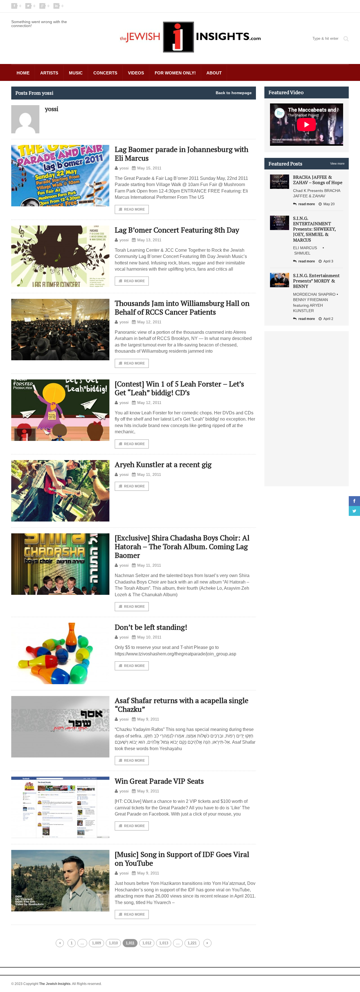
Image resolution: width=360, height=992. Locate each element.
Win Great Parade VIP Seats (159, 781)
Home (23, 72)
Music (76, 72)
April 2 (328, 319)
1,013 (163, 943)
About (214, 72)
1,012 (146, 943)
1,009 (96, 943)
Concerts (105, 72)
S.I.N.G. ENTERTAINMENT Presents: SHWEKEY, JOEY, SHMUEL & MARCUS (314, 229)
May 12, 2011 (149, 322)
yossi (124, 168)
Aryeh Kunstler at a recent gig (163, 464)
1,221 (192, 943)
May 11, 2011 (149, 474)
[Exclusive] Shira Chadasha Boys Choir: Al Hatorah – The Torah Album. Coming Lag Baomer (182, 546)
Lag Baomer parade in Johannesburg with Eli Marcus (181, 153)
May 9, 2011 (148, 719)
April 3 (328, 261)
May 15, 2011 (149, 168)
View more (337, 163)
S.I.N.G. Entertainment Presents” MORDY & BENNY (316, 280)
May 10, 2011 (149, 637)
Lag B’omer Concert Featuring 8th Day (177, 230)
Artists (49, 72)
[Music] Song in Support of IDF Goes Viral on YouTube (182, 858)
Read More (134, 209)
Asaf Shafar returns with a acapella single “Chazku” (181, 704)
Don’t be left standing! (151, 627)
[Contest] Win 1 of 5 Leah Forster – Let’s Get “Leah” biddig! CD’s (179, 388)
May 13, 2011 (149, 240)
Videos (136, 72)
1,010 (113, 943)
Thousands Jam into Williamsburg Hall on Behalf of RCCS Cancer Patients (182, 307)
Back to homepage (234, 93)
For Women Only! (175, 72)
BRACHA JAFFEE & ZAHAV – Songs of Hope (317, 179)
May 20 (329, 204)
